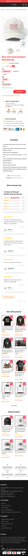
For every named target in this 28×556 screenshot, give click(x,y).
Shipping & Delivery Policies (7, 519)
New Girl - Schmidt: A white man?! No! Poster (20, 352)
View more (14, 405)
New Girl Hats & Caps (21, 9)
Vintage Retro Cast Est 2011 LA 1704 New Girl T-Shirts (7, 329)
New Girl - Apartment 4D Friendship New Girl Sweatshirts (7, 352)
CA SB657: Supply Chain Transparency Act (11, 512)
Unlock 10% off (3, 549)
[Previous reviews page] (17, 301)
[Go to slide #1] (10, 50)
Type (3, 68)
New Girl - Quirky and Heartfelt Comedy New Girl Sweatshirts (20, 329)
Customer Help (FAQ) (6, 528)
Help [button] (25, 554)
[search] (23, 5)
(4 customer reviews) (14, 63)
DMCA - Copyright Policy (7, 510)
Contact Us (3, 525)
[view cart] (26, 5)
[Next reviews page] (24, 301)
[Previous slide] (3, 29)
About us (3, 503)
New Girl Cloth (9, 9)
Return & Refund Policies (7, 523)
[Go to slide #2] (18, 50)
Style (3, 77)
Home (2, 9)
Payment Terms (5, 521)
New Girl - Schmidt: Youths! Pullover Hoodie (6, 396)
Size (3, 82)
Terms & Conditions (5, 505)
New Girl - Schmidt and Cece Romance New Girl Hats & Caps (7, 430)
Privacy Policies (5, 507)
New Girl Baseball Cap (20, 452)
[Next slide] (25, 29)
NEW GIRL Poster (6, 372)
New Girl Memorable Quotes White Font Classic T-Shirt (20, 374)
